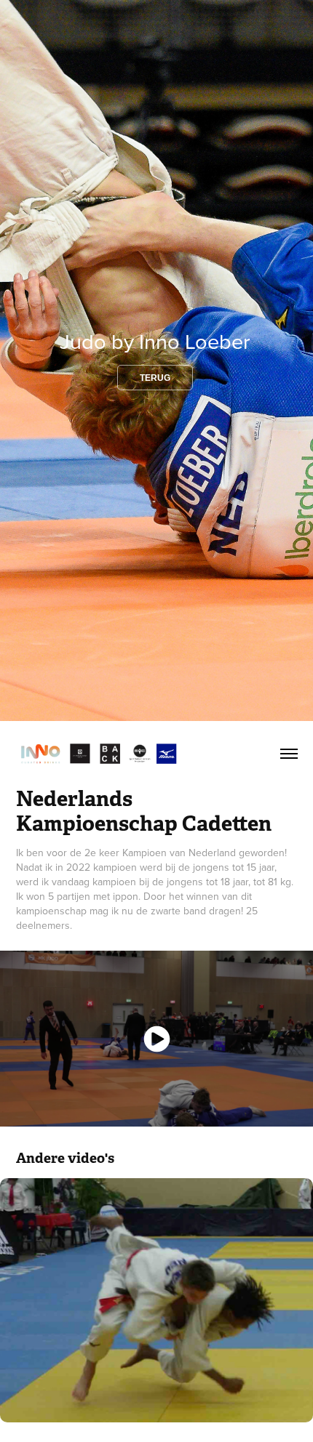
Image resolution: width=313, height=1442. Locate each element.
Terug (155, 378)
